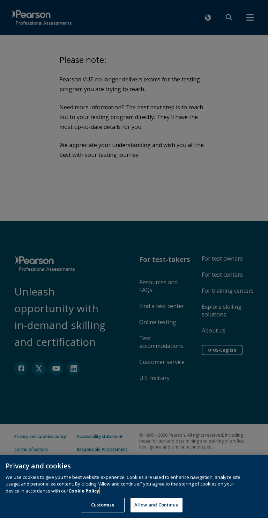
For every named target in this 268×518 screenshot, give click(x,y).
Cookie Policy (83, 491)
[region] (134, 486)
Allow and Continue (156, 505)
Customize (102, 505)
